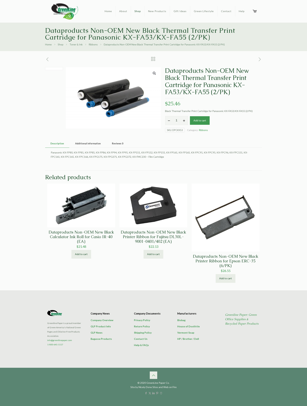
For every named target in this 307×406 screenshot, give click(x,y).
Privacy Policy (142, 320)
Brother (187, 338)
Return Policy (142, 326)
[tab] (57, 144)
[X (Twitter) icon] (150, 393)
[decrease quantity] (169, 120)
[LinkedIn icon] (153, 393)
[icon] (161, 393)
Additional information (88, 143)
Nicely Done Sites (148, 387)
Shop (60, 44)
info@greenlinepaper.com (59, 340)
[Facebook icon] (146, 393)
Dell (196, 338)
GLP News (97, 332)
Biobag (181, 320)
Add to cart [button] (81, 254)
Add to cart (199, 120)
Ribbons (93, 44)
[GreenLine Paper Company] (64, 11)
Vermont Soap (185, 332)
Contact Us (140, 338)
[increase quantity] (184, 120)
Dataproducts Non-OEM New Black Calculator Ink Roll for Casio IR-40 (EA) (81, 237)
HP (179, 338)
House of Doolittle (188, 326)
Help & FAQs (141, 345)
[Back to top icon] (153, 375)
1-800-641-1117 (55, 344)
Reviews (117, 143)
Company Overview (102, 320)
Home (48, 44)
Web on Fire (170, 387)
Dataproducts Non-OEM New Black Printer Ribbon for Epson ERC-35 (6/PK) (225, 261)
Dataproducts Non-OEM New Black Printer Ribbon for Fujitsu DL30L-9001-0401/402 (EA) (153, 237)
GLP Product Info (101, 326)
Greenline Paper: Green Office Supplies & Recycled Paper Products (241, 319)
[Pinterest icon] (157, 393)
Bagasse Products (101, 338)
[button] (154, 73)
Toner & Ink (76, 44)
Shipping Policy (143, 332)
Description (57, 143)
